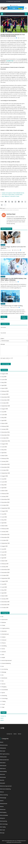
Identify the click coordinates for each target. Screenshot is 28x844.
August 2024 (5, 444)
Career (3, 625)
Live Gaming (5, 669)
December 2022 (6, 499)
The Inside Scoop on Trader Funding (11, 305)
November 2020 (5, 572)
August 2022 (5, 511)
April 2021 (4, 558)
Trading (4, 701)
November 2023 (5, 467)
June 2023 (4, 482)
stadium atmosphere (14, 210)
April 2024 (4, 452)
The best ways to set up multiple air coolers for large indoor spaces (24, 317)
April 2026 (4, 385)
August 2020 (5, 581)
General (4, 651)
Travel (3, 704)
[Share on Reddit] (22, 201)
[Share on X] (9, 201)
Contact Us (3, 716)
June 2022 (4, 517)
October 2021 (5, 540)
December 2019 (5, 601)
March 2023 (4, 490)
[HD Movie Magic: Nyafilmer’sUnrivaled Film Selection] (14, 237)
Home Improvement (7, 660)
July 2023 (4, 479)
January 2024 (5, 461)
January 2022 (5, 531)
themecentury (18, 842)
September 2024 (6, 441)
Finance (4, 643)
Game (3, 648)
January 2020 (5, 598)
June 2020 (4, 587)
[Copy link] (5, 205)
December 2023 (6, 464)
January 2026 (5, 394)
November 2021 (5, 537)
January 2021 (5, 566)
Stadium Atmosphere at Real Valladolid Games (13, 193)
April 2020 (4, 593)
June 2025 (4, 414)
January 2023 (5, 496)
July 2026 (4, 376)
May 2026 (4, 382)
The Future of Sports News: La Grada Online (12, 194)
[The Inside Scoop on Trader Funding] (14, 296)
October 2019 (5, 607)
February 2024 (5, 458)
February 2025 (5, 426)
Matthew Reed (12, 38)
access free (8, 208)
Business (3, 244)
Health (3, 657)
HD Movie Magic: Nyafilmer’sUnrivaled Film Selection (13, 247)
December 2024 (6, 432)
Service (3, 684)
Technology (5, 698)
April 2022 (4, 522)
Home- (2, 720)
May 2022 (4, 520)
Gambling (4, 646)
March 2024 (5, 455)
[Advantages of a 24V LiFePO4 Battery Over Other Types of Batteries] (14, 266)
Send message (5, 364)
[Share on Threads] (2, 205)
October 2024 (5, 438)
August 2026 (5, 373)
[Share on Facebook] (5, 201)
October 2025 (5, 403)
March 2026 (4, 388)
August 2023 (5, 476)
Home (2, 718)
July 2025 (4, 411)
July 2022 (4, 514)
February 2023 (5, 493)
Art (2, 616)
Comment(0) (22, 38)
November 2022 (5, 502)
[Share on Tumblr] (25, 201)
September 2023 (6, 473)
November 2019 (5, 604)
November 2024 (6, 435)
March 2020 (4, 596)
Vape (3, 707)
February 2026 (5, 391)
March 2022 (4, 525)
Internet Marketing (6, 663)
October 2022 (5, 505)
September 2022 (6, 508)
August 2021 (4, 546)
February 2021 (5, 563)
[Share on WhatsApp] (15, 201)
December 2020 (6, 569)
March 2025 (4, 423)
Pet (2, 675)
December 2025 (6, 397)
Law (3, 666)
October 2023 (5, 470)
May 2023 (4, 484)
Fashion (4, 637)
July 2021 (4, 549)
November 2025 (5, 400)
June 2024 (4, 446)
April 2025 (4, 420)
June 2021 (4, 552)
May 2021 (4, 555)
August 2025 (5, 408)
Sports (7, 210)
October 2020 (5, 575)
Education (4, 631)
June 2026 (4, 379)
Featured (4, 640)
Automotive (5, 619)
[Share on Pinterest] (18, 201)
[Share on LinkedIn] (12, 201)
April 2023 (4, 487)
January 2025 (5, 429)
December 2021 (5, 534)
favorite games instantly (16, 208)
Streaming (4, 695)
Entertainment (5, 634)
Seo (3, 681)
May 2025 (4, 417)
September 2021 (6, 543)
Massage (4, 672)
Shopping (4, 686)
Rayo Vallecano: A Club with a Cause (10, 196)
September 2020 (6, 578)
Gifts (3, 654)
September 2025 (6, 406)
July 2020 (4, 584)
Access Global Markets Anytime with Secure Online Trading (4, 317)
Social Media (5, 689)
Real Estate (4, 678)
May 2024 (4, 449)
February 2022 (5, 528)
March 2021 (4, 560)
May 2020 (4, 590)
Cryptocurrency (5, 628)
